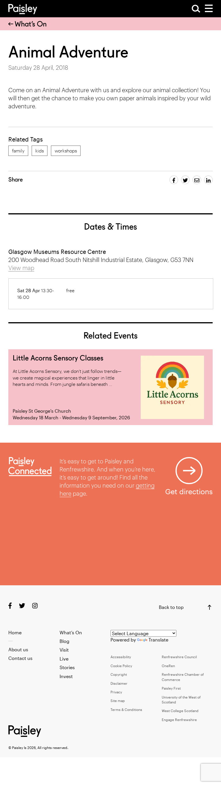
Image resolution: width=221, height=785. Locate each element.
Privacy (116, 692)
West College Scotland (180, 711)
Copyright (118, 674)
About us (18, 649)
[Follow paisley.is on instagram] (35, 605)
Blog (64, 641)
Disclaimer (118, 683)
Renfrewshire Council (179, 657)
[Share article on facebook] (173, 180)
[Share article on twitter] (185, 180)
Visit (64, 649)
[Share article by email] (197, 180)
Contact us (20, 658)
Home (15, 632)
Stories (67, 667)
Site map (117, 701)
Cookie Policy (121, 666)
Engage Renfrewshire (179, 720)
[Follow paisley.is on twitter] (22, 605)
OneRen (168, 666)
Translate (158, 639)
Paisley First (171, 688)
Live (64, 658)
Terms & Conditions (126, 709)
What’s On (31, 24)
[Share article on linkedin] (208, 180)
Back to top (171, 607)
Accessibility (120, 657)
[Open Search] (196, 9)
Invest (66, 676)
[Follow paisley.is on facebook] (10, 605)
